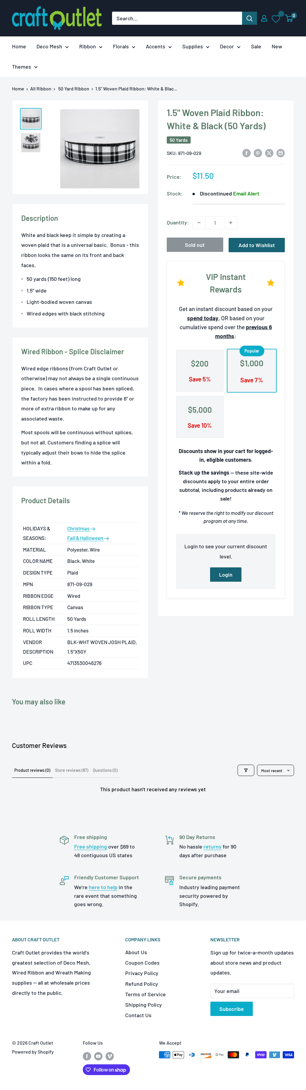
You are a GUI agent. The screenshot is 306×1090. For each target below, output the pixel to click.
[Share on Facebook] (246, 152)
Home (19, 46)
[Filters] (246, 770)
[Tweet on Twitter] (269, 152)
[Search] (249, 18)
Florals (121, 46)
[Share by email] (280, 152)
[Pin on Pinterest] (258, 152)
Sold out (195, 244)
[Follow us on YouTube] (98, 1055)
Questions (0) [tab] (105, 770)
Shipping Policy (143, 1004)
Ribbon (87, 46)
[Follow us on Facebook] (87, 1055)
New (277, 46)
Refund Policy (141, 983)
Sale (256, 46)
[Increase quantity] (230, 222)
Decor (227, 46)
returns (212, 846)
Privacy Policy (141, 973)
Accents (155, 46)
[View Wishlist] (276, 18)
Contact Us (138, 1015)
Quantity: (178, 222)
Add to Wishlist (256, 245)
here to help (103, 887)
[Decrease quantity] (199, 222)
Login (225, 574)
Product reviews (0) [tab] (32, 770)
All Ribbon (40, 88)
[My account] (264, 18)
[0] (289, 18)
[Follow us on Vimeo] (109, 1055)
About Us (136, 952)
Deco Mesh (49, 46)
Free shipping (90, 846)
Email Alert (246, 193)
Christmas (78, 528)
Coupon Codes (142, 962)
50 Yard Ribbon (73, 88)
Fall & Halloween (85, 538)
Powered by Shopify (33, 1051)
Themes (21, 66)
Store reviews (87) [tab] (71, 770)
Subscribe (231, 1009)
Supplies (192, 46)
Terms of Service (145, 994)
